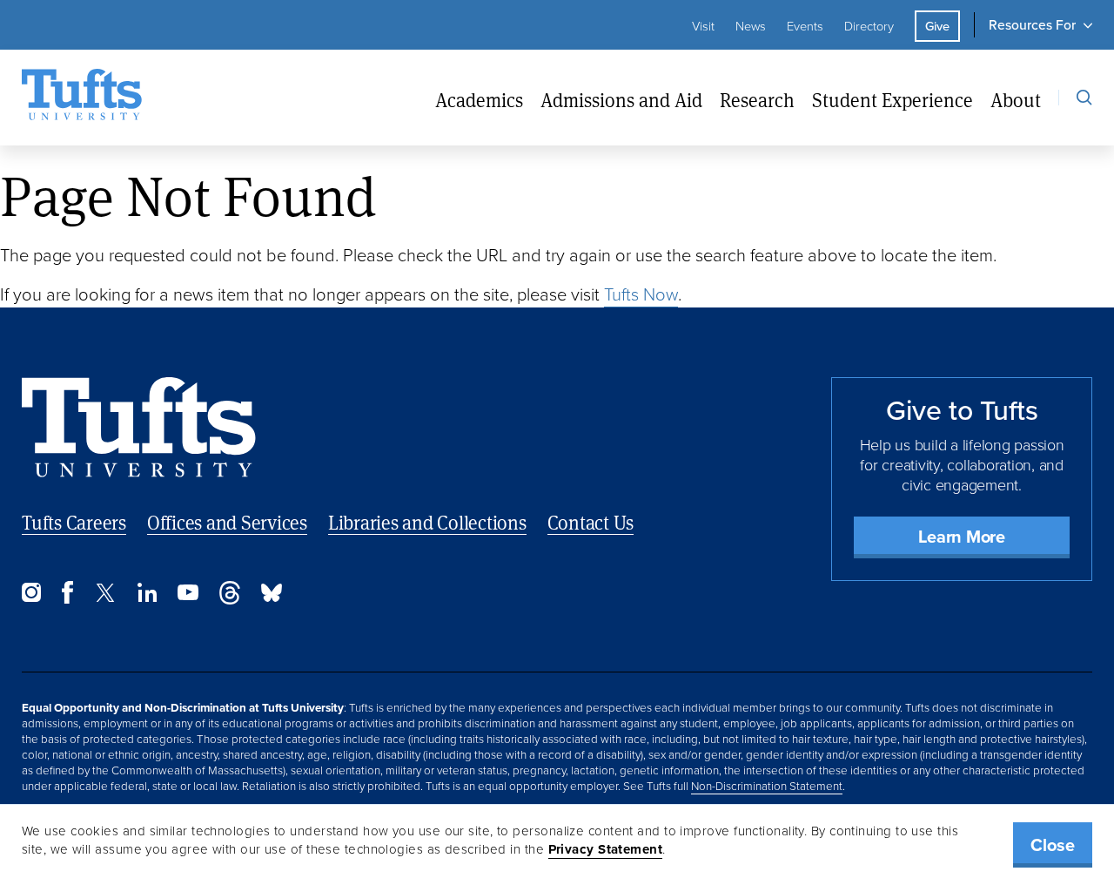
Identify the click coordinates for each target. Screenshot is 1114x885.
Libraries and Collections (427, 522)
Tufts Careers (74, 522)
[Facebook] (67, 599)
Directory (869, 26)
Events (805, 26)
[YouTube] (188, 595)
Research (757, 100)
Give (937, 26)
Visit (703, 26)
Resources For (1032, 25)
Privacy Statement (605, 849)
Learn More (961, 537)
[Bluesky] (271, 597)
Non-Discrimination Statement (766, 785)
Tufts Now (641, 294)
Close (1052, 845)
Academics (479, 100)
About (1015, 100)
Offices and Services (227, 522)
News (750, 26)
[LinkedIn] (147, 597)
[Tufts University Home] (82, 97)
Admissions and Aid (621, 100)
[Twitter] (105, 597)
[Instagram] (31, 597)
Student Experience (892, 100)
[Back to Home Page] (139, 427)
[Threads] (229, 600)
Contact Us (590, 522)
